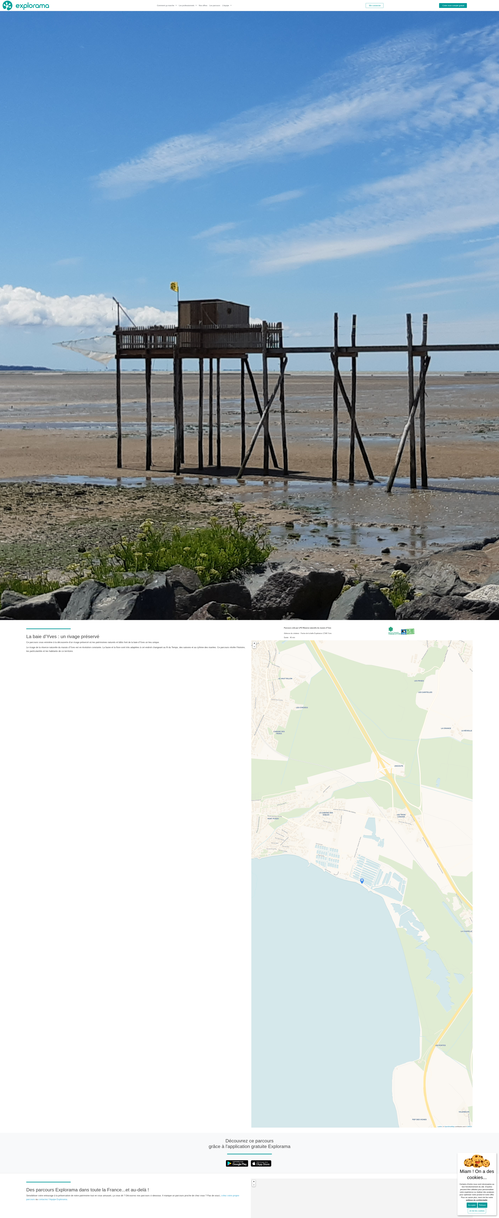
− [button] (254, 646)
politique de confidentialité (476, 1200)
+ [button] (254, 643)
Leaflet (440, 1126)
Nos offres (203, 5)
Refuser (482, 1205)
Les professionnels (186, 5)
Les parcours (214, 5)
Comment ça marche (165, 5)
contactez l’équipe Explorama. (53, 1199)
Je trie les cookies (477, 1211)
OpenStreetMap (449, 1126)
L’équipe (225, 5)
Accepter (472, 1205)
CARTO (469, 1126)
